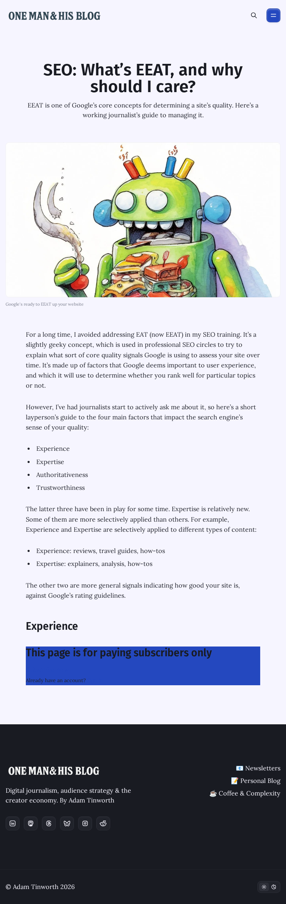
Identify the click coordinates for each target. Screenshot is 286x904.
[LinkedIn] (13, 823)
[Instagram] (85, 823)
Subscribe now (47, 670)
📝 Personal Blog (255, 781)
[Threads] (49, 823)
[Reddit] (103, 823)
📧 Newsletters (258, 768)
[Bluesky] (67, 823)
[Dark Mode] (268, 887)
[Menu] (273, 15)
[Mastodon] (31, 823)
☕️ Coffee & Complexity (244, 793)
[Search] (254, 15)
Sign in (95, 680)
